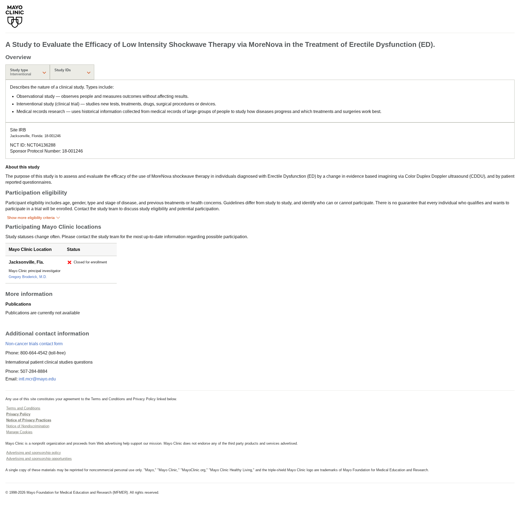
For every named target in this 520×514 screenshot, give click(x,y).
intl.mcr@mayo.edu (37, 379)
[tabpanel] (260, 101)
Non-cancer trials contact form (34, 343)
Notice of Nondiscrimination (27, 426)
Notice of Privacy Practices (28, 420)
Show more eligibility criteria (31, 217)
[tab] (27, 72)
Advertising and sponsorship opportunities (39, 459)
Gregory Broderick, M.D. (28, 277)
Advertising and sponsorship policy (33, 453)
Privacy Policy (18, 414)
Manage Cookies (19, 432)
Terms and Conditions (23, 408)
